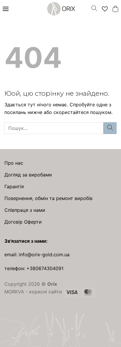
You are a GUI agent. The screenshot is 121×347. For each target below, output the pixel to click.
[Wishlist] (105, 8)
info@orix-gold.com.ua (44, 254)
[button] (5, 8)
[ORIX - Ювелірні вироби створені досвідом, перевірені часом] (60, 8)
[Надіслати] (110, 128)
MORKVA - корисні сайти (33, 292)
